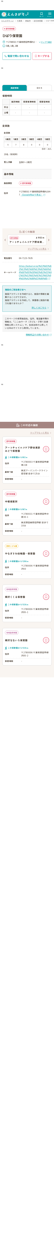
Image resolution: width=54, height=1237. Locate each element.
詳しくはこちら (39, 307)
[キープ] (46, 449)
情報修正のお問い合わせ (37, 334)
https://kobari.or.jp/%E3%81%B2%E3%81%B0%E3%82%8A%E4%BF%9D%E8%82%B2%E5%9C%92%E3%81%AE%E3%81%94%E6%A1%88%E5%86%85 (35, 272)
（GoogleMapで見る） (32, 194)
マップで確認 (46, 42)
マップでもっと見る (37, 248)
